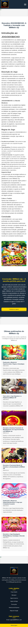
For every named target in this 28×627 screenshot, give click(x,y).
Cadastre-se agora (14, 309)
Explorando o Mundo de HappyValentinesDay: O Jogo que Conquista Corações (12, 502)
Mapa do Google (14, 610)
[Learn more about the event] (14, 12)
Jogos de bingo (14, 601)
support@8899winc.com (16, 619)
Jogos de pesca (14, 598)
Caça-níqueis (14, 592)
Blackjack (14, 595)
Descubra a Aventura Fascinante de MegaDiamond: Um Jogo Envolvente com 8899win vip (13, 429)
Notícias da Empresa (14, 607)
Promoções (14, 604)
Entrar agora (14, 625)
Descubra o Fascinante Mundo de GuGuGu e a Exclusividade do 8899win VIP (14, 467)
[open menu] (25, 4)
